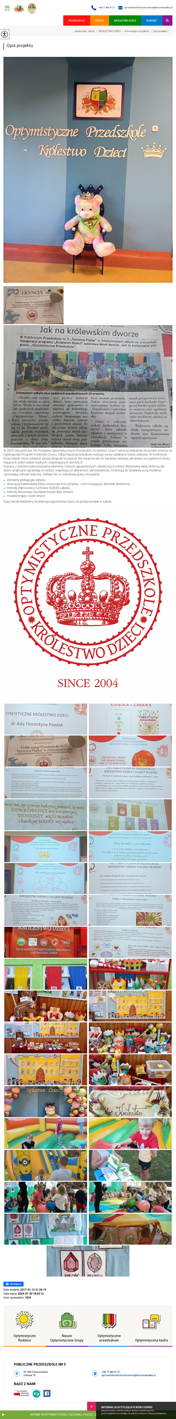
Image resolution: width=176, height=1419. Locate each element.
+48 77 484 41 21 (106, 7)
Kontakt (151, 20)
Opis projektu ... (159, 31)
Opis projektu (20, 45)
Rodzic (99, 20)
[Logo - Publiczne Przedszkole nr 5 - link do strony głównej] (19, 8)
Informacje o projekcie (135, 31)
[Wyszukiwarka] (167, 20)
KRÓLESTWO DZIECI (125, 20)
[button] (3, 1414)
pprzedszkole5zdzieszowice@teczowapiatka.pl (148, 7)
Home (91, 31)
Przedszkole (76, 20)
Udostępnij (15, 1284)
